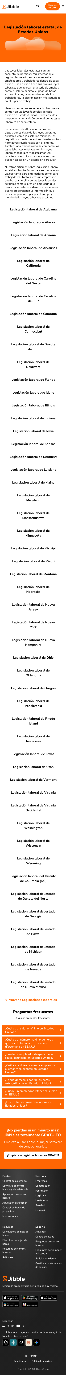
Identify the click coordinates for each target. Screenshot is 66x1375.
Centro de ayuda (44, 1236)
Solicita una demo (45, 1258)
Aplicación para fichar (14, 1203)
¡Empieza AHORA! (52, 6)
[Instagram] (13, 1326)
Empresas (41, 1181)
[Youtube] (18, 1326)
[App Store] (10, 1297)
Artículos (7, 1257)
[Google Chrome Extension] (29, 1304)
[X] (23, 1326)
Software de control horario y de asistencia (15, 1187)
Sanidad (40, 1205)
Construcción (42, 1186)
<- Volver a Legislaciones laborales (31, 1000)
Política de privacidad (42, 1361)
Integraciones (10, 1216)
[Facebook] (8, 1326)
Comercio (40, 1210)
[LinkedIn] (3, 1326)
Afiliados (40, 1231)
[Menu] (63, 6)
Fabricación (41, 1191)
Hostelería (41, 1200)
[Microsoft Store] (10, 1304)
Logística (40, 1195)
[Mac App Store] (48, 1297)
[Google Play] (29, 1297)
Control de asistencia (14, 1181)
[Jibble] (10, 6)
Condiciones (20, 1361)
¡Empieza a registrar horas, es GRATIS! (33, 1155)
